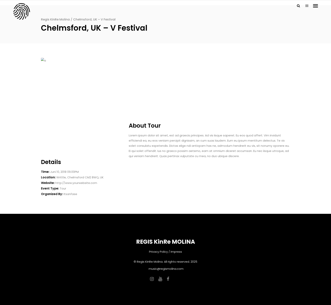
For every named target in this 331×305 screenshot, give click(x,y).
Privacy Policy (158, 252)
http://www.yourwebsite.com (76, 183)
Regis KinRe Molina (55, 19)
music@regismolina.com (166, 269)
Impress (176, 252)
